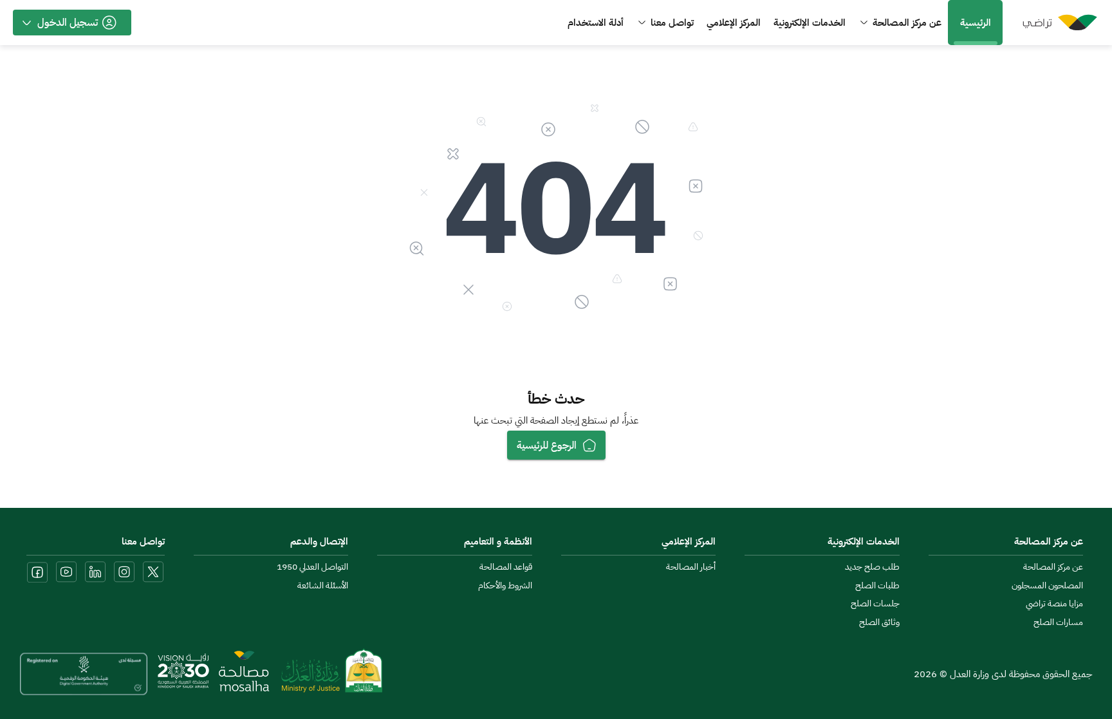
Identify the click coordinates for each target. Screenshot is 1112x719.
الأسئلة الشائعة (322, 585)
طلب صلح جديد (872, 567)
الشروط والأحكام (505, 585)
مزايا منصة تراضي (1054, 603)
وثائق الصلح (879, 622)
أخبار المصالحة (691, 567)
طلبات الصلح (877, 585)
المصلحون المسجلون (1047, 585)
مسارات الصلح (1058, 622)
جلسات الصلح (875, 603)
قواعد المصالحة (505, 567)
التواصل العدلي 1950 (312, 567)
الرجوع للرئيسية (547, 445)
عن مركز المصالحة (1053, 567)
